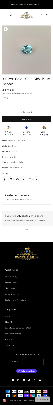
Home (7, 316)
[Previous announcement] (5, 4)
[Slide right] (32, 230)
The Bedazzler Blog (13, 333)
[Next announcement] (48, 4)
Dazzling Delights (23, 400)
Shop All (8, 322)
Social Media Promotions (15, 300)
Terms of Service (12, 294)
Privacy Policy (11, 276)
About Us (9, 339)
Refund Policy (11, 282)
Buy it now (27, 119)
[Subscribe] (40, 362)
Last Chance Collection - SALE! (18, 328)
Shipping (15, 93)
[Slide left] (21, 230)
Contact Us (9, 345)
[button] (5, 15)
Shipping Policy (11, 288)
